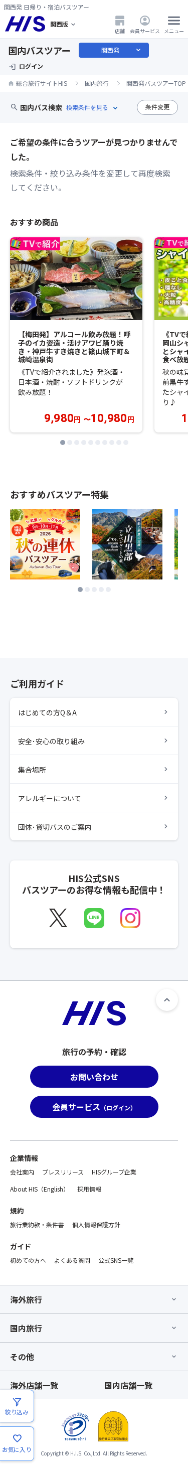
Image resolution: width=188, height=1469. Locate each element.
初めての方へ (28, 1260)
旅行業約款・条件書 (37, 1224)
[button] (62, 442)
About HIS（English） (39, 1189)
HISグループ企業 (114, 1171)
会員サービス (145, 30)
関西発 (121, 50)
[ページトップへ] (167, 1000)
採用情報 (89, 1189)
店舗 (120, 30)
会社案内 (22, 1171)
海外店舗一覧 (34, 1385)
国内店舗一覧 (128, 1385)
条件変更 (157, 106)
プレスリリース (63, 1171)
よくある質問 (72, 1260)
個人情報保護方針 (96, 1224)
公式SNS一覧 (115, 1260)
